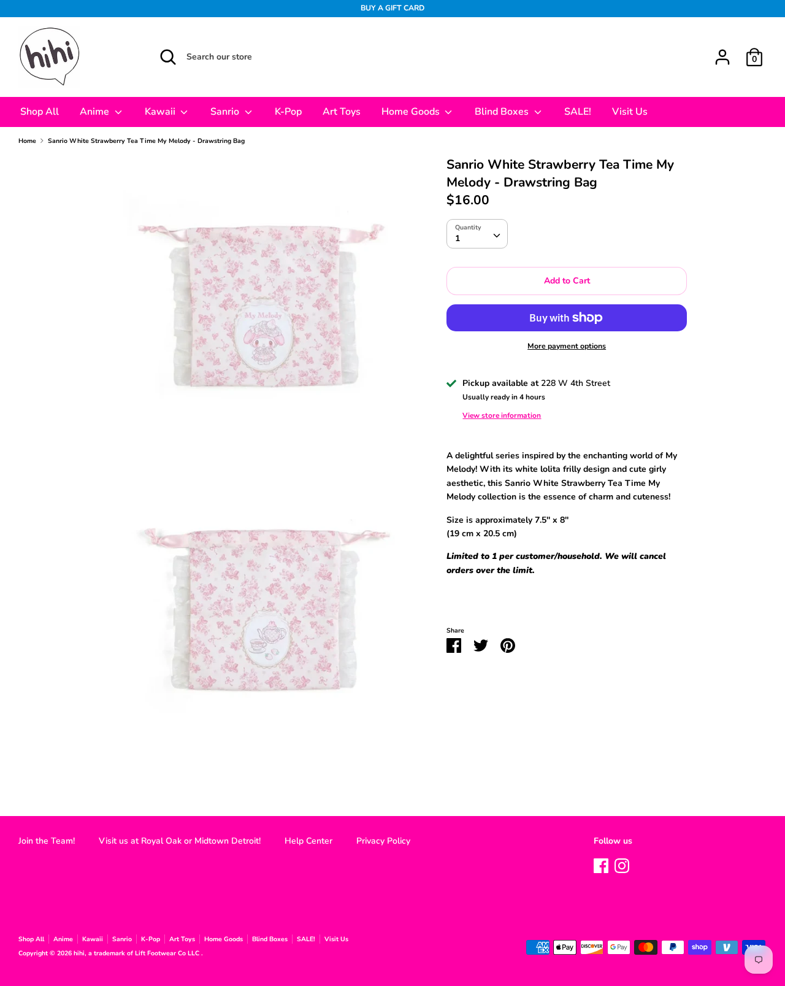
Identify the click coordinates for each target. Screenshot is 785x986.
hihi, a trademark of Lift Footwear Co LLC (137, 953)
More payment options (566, 346)
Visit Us (630, 111)
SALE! (577, 111)
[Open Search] (168, 57)
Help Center (308, 841)
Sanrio (226, 111)
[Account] (722, 51)
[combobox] (477, 233)
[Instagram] (622, 864)
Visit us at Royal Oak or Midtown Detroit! (180, 841)
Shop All (39, 111)
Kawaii (161, 111)
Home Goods (411, 111)
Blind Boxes (503, 111)
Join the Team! (46, 841)
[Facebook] (601, 864)
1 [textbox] (457, 238)
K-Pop (288, 111)
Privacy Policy (383, 841)
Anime (96, 111)
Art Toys (342, 111)
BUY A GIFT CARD (392, 8)
